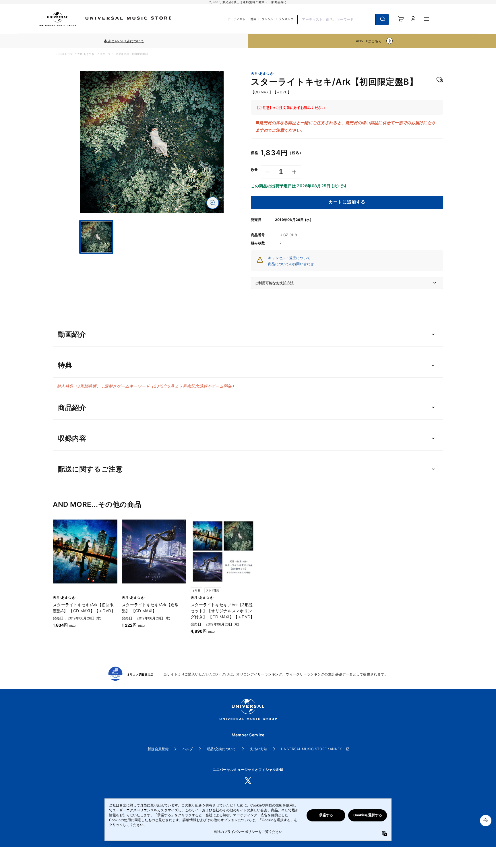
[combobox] (343, 19)
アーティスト (236, 19)
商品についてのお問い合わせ (291, 264)
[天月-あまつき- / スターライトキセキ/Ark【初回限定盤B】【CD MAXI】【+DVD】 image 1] (152, 142)
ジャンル (267, 19)
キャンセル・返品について (289, 258)
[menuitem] (152, 259)
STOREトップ (64, 53)
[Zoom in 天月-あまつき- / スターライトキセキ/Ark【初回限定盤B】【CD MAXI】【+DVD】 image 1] (212, 203)
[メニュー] (426, 19)
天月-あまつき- (86, 53)
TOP (485, 821)
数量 (254, 170)
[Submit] (382, 19)
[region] (124, 41)
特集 (254, 19)
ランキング (286, 19)
